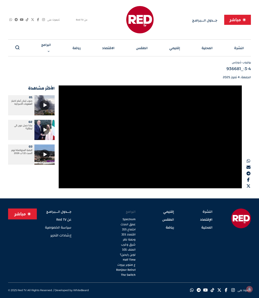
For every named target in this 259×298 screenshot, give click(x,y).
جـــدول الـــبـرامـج (204, 20)
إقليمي (174, 48)
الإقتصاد (206, 219)
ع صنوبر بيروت (126, 264)
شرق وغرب (128, 244)
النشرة (239, 48)
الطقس (142, 48)
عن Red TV (82, 19)
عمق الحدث (128, 224)
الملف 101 (129, 249)
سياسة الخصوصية (58, 227)
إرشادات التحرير (60, 235)
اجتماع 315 (129, 229)
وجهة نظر (129, 239)
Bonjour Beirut (126, 270)
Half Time (129, 259)
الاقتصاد (108, 48)
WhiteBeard (81, 290)
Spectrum (129, 219)
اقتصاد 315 (128, 234)
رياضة (76, 48)
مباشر (235, 20)
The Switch (128, 275)
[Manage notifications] (249, 289)
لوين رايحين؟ (128, 254)
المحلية (207, 48)
